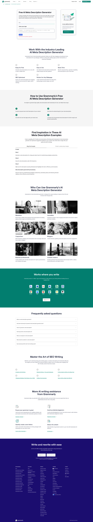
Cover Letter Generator (21, 431)
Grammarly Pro (30, 470)
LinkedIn (67, 476)
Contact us (66, 470)
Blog (28, 485)
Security (54, 489)
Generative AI (30, 480)
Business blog (30, 490)
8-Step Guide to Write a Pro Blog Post (66, 372)
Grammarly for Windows (19, 471)
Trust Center (55, 481)
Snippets (41, 496)
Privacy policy (55, 483)
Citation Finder (42, 502)
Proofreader (42, 515)
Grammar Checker (19, 416)
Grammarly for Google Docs (20, 484)
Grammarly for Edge (19, 481)
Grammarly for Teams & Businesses (31, 472)
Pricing (30, 1)
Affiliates (54, 478)
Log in (80, 1)
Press (53, 476)
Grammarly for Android (19, 491)
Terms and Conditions (48, 458)
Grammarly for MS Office (19, 483)
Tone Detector (42, 486)
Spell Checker (42, 509)
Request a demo (74, 1)
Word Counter (42, 488)
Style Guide (42, 494)
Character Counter (43, 489)
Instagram (67, 473)
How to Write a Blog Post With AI (65, 378)
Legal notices (55, 493)
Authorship (42, 501)
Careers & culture (55, 475)
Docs (16, 468)
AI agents (41, 471)
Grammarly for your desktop (20, 470)
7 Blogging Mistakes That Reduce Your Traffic (25, 378)
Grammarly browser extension (20, 475)
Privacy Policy (55, 458)
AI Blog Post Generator (42, 378)
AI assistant (29, 477)
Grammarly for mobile (19, 486)
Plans (28, 468)
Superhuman (56, 468)
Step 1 (19, 22)
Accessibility (54, 491)
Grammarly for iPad (18, 489)
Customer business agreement (57, 486)
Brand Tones (42, 499)
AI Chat (41, 483)
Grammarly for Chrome (19, 476)
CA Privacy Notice (50, 459)
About (54, 470)
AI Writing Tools (42, 484)
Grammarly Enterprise (31, 474)
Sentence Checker (43, 510)
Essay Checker (42, 478)
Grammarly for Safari (19, 478)
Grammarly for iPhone (19, 488)
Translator (41, 481)
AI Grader (41, 504)
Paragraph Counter (43, 491)
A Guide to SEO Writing (20, 372)
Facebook (67, 471)
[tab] (31, 147)
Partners (54, 480)
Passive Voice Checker (43, 514)
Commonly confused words (32, 492)
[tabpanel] (47, 162)
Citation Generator (43, 476)
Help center (67, 468)
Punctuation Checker (43, 512)
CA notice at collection (56, 488)
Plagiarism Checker (51, 416)
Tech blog (29, 487)
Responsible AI (55, 473)
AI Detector (49, 431)
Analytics (41, 497)
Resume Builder (42, 507)
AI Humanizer (42, 475)
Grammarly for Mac (18, 473)
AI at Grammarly (30, 479)
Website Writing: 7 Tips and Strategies (45, 372)
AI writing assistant (31, 482)
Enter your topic (23, 26)
